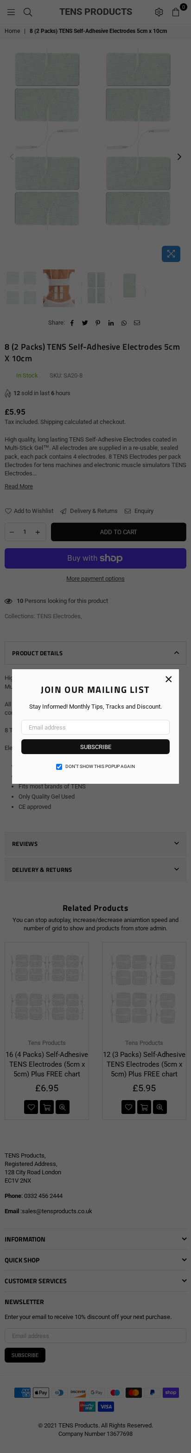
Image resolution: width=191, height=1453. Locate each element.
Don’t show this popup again (100, 766)
